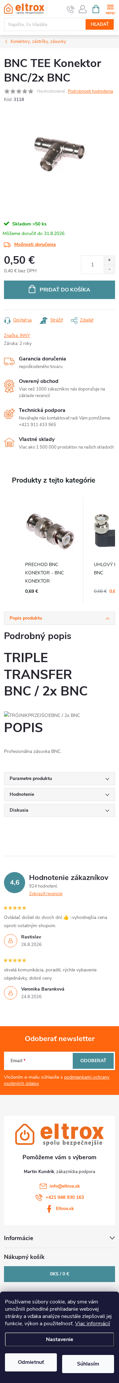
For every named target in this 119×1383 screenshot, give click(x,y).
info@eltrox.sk (65, 1186)
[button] (10, 550)
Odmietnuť (31, 1362)
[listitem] (50, 550)
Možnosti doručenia (35, 244)
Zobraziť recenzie (45, 894)
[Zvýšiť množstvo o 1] (109, 260)
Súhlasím (88, 1363)
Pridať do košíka (65, 289)
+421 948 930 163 (65, 1197)
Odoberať (93, 1061)
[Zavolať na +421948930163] (70, 9)
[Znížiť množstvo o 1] (109, 269)
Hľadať (100, 24)
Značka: (17, 336)
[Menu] (110, 8)
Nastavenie (59, 1339)
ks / (59, 1274)
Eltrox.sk (65, 1208)
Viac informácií (92, 1323)
